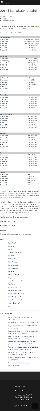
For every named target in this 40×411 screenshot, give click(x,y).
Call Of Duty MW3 (14, 303)
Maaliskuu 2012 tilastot (7, 221)
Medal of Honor (13, 274)
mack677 (4, 48)
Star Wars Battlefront (15, 252)
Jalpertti (4, 46)
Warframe (11, 284)
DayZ (10, 278)
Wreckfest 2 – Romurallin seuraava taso (21, 363)
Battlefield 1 (12, 246)
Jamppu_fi (5, 41)
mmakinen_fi (6, 39)
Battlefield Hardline (14, 290)
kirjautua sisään (13, 234)
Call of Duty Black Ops (15, 281)
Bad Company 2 (13, 268)
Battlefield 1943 (13, 262)
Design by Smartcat (19, 406)
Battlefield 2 (12, 271)
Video (19, 395)
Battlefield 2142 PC (14, 287)
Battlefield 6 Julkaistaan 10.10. (18, 317)
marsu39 (4, 43)
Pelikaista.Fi (9, 313)
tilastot (12, 225)
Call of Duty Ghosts (14, 297)
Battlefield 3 (6, 225)
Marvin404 (5, 50)
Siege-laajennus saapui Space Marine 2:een (22, 326)
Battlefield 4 (12, 255)
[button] (9, 306)
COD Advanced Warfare (16, 293)
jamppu (12, 16)
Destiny (10, 249)
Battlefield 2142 (13, 265)
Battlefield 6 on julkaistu (16, 322)
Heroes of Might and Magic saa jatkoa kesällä (23, 357)
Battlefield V (12, 243)
